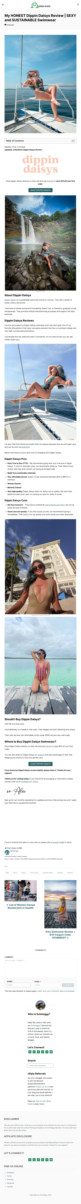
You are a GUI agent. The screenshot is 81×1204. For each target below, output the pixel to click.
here (17, 340)
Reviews (24, 856)
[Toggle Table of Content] (72, 141)
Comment (9, 957)
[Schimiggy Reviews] (40, 4)
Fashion (19, 856)
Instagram (25, 782)
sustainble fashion (48, 872)
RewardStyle (53, 1142)
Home (6, 859)
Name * (10, 981)
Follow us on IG (42, 1087)
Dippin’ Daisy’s (10, 300)
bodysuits (26, 447)
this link (50, 181)
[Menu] (3, 4)
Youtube (10, 1187)
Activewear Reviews (10, 856)
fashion (24, 872)
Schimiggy (15, 851)
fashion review (34, 872)
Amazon (41, 755)
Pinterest (10, 1180)
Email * (38, 982)
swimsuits (60, 872)
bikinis (15, 872)
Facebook (10, 1183)
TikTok (35, 782)
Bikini (7, 872)
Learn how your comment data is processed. (56, 991)
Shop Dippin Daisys (40, 190)
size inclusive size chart (55, 505)
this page (55, 842)
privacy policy (21, 1130)
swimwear (70, 872)
